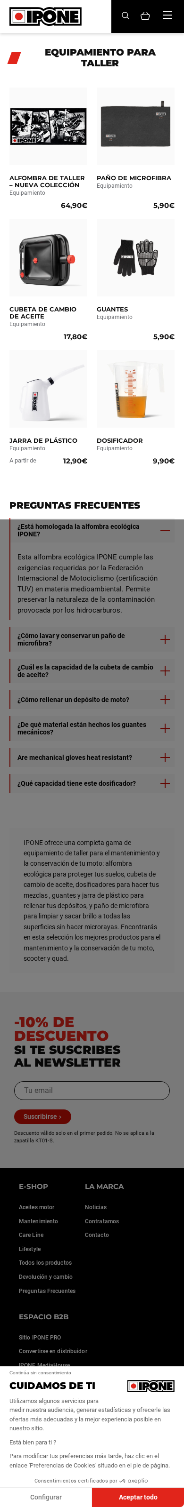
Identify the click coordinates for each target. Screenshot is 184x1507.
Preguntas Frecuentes (47, 1291)
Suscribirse (40, 1116)
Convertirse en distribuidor (53, 1351)
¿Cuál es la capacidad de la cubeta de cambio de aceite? (85, 670)
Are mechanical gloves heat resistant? (74, 757)
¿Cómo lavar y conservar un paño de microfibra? (71, 639)
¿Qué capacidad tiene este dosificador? (76, 783)
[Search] (125, 16)
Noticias (96, 1207)
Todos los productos (45, 1263)
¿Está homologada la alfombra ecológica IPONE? (78, 530)
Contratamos (102, 1221)
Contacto (97, 1235)
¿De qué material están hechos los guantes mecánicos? (81, 728)
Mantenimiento (38, 1221)
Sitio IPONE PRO (40, 1337)
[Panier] (145, 16)
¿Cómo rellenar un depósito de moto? (73, 699)
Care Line (31, 1235)
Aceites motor (36, 1207)
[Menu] (167, 15)
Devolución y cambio (46, 1277)
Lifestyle (30, 1249)
